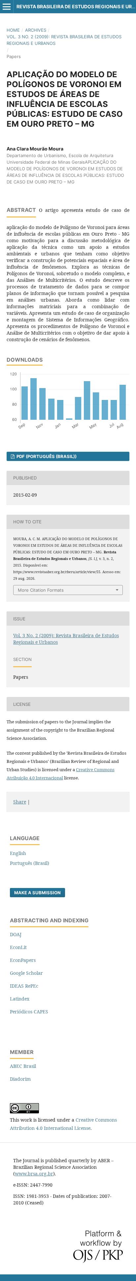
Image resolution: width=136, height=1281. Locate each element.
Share (19, 802)
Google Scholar (26, 973)
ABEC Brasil (23, 1066)
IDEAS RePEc (24, 986)
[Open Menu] (6, 6)
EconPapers (23, 960)
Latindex (19, 999)
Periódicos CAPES (29, 1011)
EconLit (18, 947)
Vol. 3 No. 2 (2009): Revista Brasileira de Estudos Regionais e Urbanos (64, 40)
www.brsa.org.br (34, 1173)
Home (13, 30)
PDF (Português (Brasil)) (46, 456)
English (18, 853)
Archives (35, 30)
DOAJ (15, 934)
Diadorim (20, 1079)
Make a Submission (37, 892)
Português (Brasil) (29, 863)
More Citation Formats (41, 590)
